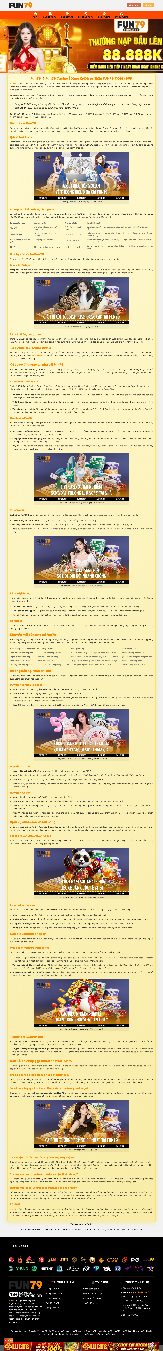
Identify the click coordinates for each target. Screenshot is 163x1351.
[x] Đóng (8, 1340)
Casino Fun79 (50, 17)
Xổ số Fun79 (104, 17)
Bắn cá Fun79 (121, 17)
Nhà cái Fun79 (38, 355)
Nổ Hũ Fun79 (67, 17)
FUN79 (36, 17)
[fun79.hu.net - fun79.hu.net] (21, 5)
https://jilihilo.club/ (140, 1292)
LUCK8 (12, 1252)
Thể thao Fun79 (86, 17)
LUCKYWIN (30, 1252)
